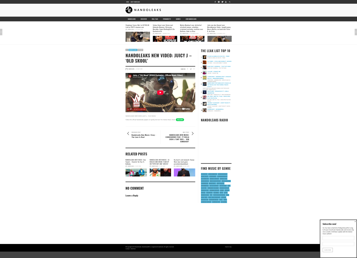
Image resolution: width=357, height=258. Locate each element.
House (203, 193)
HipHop (140, 50)
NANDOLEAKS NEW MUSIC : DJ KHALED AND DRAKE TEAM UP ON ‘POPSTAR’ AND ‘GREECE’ (159, 162)
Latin (225, 193)
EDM (229, 186)
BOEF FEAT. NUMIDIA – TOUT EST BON (218, 66)
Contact (128, 248)
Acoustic (204, 174)
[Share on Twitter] (190, 69)
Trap (225, 200)
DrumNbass (205, 186)
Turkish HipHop (206, 202)
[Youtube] (226, 2)
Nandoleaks (133, 50)
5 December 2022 (220, 33)
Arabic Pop (223, 179)
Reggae (223, 197)
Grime (222, 190)
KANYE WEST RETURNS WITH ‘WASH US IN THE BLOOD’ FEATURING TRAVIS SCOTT (219, 84)
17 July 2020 (162, 166)
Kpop (221, 193)
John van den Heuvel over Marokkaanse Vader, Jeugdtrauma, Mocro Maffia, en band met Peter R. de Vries (192, 28)
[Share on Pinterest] (194, 69)
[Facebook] (215, 2)
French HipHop (224, 188)
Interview (209, 193)
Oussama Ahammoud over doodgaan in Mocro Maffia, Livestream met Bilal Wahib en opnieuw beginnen (218, 28)
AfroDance (212, 176)
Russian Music (213, 200)
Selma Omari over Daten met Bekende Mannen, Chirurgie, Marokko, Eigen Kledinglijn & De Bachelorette (136, 28)
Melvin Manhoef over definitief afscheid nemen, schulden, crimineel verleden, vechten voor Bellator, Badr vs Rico (164, 28)
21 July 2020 (138, 166)
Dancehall (212, 183)
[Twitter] (222, 2)
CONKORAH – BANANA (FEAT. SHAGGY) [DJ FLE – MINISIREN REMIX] (219, 77)
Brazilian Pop (226, 181)
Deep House (220, 183)
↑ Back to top (228, 247)
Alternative (205, 179)
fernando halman (213, 188)
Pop (211, 195)
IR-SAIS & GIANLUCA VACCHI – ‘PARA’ (218, 56)
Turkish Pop (216, 202)
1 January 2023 (138, 33)
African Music (222, 174)
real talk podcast (214, 197)
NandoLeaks (131, 33)
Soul (220, 200)
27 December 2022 (166, 33)
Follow (180, 120)
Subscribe (327, 250)
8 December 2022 (193, 33)
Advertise (133, 248)
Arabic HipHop (214, 179)
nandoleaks (205, 195)
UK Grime (224, 202)
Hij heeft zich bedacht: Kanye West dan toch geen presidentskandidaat (184, 162)
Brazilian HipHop (215, 181)
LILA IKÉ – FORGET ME (213, 71)
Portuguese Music (219, 195)
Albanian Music (222, 176)
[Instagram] (219, 2)
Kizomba (216, 193)
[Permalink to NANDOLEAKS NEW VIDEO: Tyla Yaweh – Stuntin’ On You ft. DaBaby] (136, 172)
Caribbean (204, 183)
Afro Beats (204, 176)
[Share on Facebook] (187, 69)
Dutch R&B (223, 186)
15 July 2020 (186, 166)
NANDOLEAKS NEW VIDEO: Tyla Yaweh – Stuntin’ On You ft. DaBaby (136, 162)
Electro (203, 188)
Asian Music (205, 181)
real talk (204, 197)
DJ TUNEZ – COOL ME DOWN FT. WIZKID (219, 61)
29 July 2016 (139, 69)
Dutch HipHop (214, 186)
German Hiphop (214, 190)
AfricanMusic (212, 174)
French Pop (205, 190)
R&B (227, 195)
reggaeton (204, 200)
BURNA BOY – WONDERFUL (215, 109)
